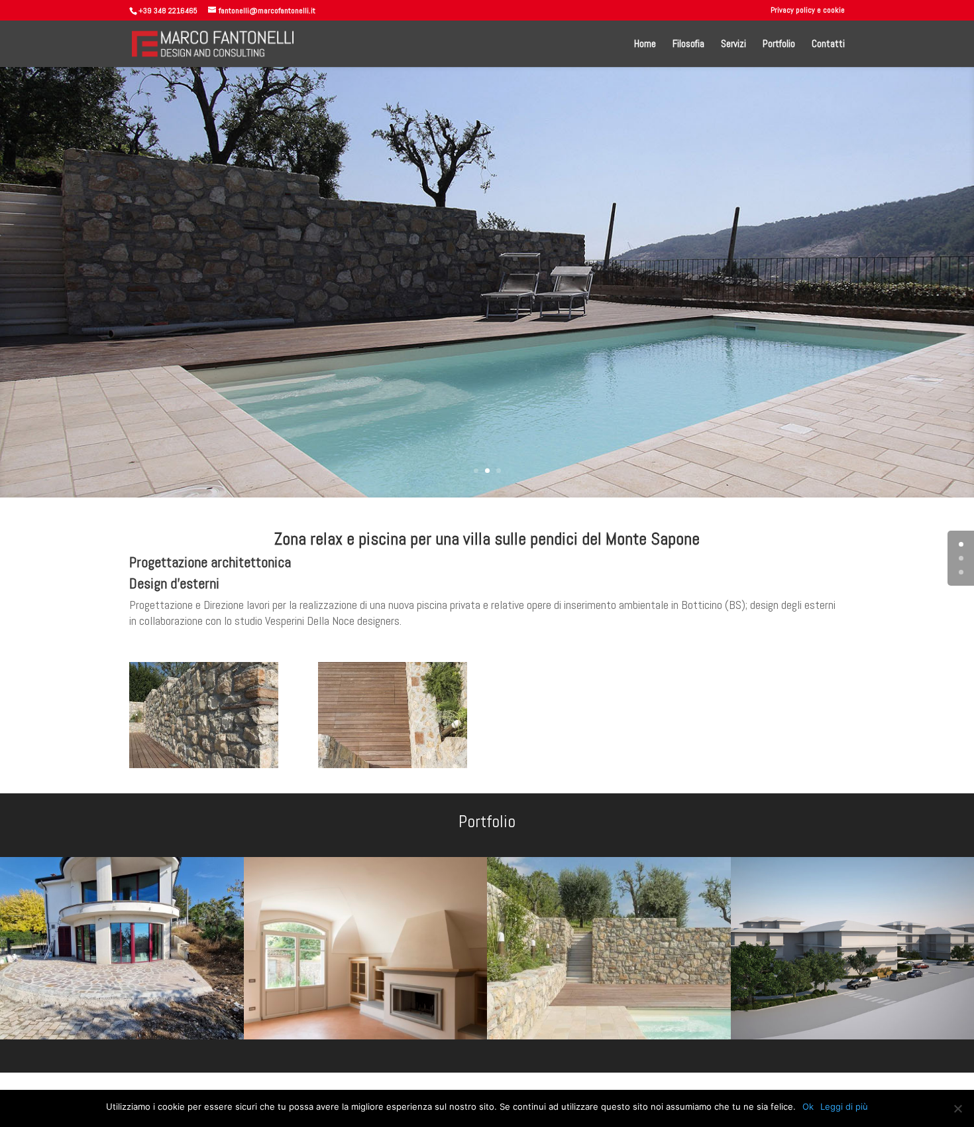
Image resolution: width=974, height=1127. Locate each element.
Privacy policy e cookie (808, 10)
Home (645, 44)
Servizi (733, 44)
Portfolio (779, 44)
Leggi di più (844, 1106)
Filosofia (688, 44)
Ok (808, 1106)
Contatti (828, 44)
